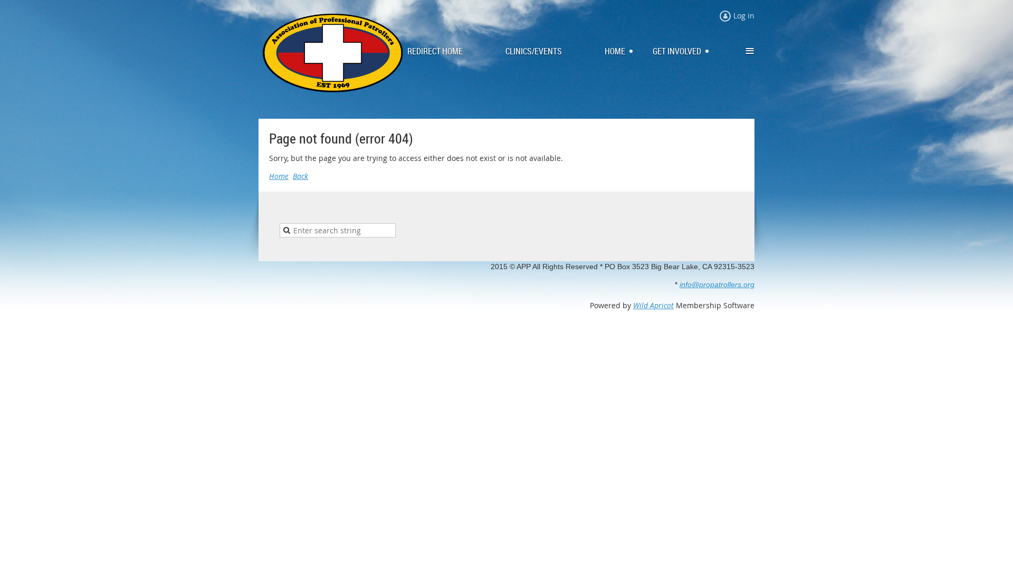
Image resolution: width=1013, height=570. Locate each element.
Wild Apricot (653, 305)
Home (279, 176)
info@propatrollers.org (717, 284)
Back (300, 176)
